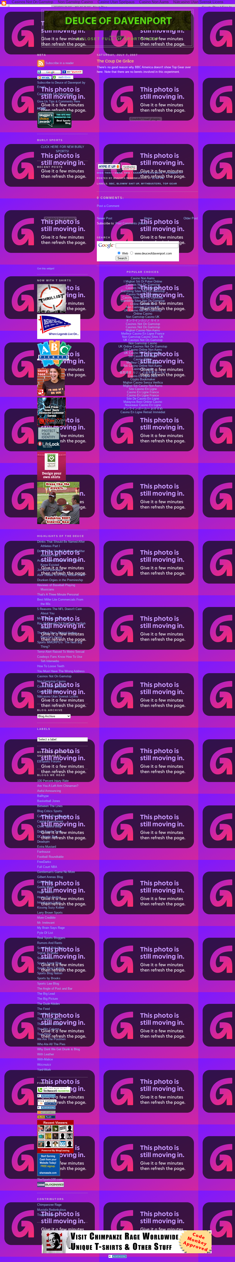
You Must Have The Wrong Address (61, 671)
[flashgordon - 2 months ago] (48, 1146)
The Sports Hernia (49, 1019)
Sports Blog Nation (49, 973)
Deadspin (43, 841)
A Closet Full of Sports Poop (117, 39)
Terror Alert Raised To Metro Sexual (60, 651)
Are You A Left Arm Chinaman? (57, 786)
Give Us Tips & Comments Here (58, 101)
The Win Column (48, 1029)
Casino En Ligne (143, 369)
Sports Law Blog (48, 983)
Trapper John (46, 1215)
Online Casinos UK (142, 304)
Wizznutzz (44, 1064)
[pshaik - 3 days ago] (55, 1130)
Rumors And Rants (49, 943)
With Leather (45, 1054)
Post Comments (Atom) (131, 223)
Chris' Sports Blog (49, 826)
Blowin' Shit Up (128, 183)
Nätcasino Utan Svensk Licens (57, 696)
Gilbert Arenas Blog (50, 877)
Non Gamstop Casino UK (142, 307)
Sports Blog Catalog (50, 968)
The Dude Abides (48, 1003)
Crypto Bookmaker (142, 379)
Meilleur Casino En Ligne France (142, 333)
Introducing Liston (49, 902)
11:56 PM (158, 178)
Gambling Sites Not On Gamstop (143, 291)
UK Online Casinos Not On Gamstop (142, 346)
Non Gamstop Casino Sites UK (142, 337)
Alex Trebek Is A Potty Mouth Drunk (61, 575)
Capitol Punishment (50, 821)
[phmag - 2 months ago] (41, 1146)
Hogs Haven (45, 892)
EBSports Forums (49, 761)
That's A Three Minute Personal (58, 594)
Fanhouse (43, 851)
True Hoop (44, 1034)
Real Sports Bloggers (51, 938)
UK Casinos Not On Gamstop (142, 340)
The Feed (43, 1009)
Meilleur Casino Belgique (142, 362)
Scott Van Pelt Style (50, 948)
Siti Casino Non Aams (142, 356)
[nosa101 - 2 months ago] (70, 1146)
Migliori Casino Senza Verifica (143, 382)
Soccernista (45, 958)
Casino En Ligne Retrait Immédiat (142, 412)
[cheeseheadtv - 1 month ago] (48, 1138)
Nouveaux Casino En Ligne (143, 405)
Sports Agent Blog (49, 963)
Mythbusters (151, 183)
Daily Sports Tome (49, 831)
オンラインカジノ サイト (143, 320)
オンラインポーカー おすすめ (143, 408)
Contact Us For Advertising (55, 94)
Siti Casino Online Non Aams (142, 349)
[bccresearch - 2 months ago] (62, 1146)
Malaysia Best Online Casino (142, 402)
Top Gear (170, 183)
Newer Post (104, 218)
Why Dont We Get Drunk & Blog (58, 1049)
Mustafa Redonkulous (51, 1209)
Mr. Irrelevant (46, 922)
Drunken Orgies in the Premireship (60, 580)
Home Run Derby (48, 897)
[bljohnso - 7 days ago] (62, 1130)
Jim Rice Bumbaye (49, 570)
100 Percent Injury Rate (53, 780)
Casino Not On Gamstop (142, 294)
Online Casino (143, 313)
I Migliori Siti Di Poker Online (143, 281)
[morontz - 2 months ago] (55, 1146)
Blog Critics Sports (49, 811)
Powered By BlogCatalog (55, 1150)
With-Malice (45, 1059)
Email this (122, 173)
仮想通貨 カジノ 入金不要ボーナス (143, 372)
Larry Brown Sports (50, 912)
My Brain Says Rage (51, 927)
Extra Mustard (46, 846)
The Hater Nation (48, 1014)
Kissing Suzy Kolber (50, 907)
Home (148, 218)
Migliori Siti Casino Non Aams (142, 385)
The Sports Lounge (49, 1024)
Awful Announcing (49, 791)
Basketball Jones (48, 801)
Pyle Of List (45, 933)
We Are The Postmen (51, 1039)
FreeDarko (44, 862)
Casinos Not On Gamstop (54, 676)
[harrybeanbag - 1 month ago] (62, 1138)
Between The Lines (50, 806)
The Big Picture (47, 998)
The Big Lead (46, 993)
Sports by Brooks (48, 978)
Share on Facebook (148, 173)
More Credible (46, 917)
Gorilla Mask (45, 887)
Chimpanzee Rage (49, 1204)
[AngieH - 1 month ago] (55, 1138)
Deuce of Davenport (117, 36)
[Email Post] (165, 178)
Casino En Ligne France (143, 392)
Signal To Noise (47, 953)
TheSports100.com (49, 1179)
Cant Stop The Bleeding (53, 816)
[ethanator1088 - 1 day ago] (41, 1130)
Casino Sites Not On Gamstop (143, 297)
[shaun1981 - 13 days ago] (70, 1130)
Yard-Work (44, 1069)
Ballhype (43, 796)
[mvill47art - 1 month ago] (70, 1138)
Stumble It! (174, 173)
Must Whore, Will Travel (53, 618)
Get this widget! (45, 268)
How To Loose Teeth (50, 666)
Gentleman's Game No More (56, 872)
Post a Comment (108, 206)
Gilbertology (45, 882)
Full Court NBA (47, 867)
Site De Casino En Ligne (142, 398)
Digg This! (104, 173)
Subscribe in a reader (59, 63)
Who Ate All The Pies (51, 1044)
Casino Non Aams (49, 691)
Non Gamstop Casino (51, 681)
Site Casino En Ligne (143, 389)
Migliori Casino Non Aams (143, 330)
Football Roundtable (50, 856)
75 (41, 1103)
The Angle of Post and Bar (54, 988)
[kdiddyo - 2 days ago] (48, 1130)
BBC (112, 183)
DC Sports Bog (47, 836)
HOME (41, 108)
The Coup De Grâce (115, 61)
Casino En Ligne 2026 (142, 376)
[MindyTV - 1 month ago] (41, 1138)
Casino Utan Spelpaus (52, 686)
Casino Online (143, 359)
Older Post (191, 218)
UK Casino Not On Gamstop (143, 310)
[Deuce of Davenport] (72, 73)
